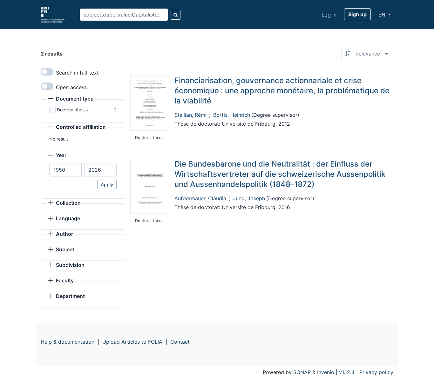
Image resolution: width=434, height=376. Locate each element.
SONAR (302, 372)
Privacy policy (376, 372)
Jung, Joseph (249, 198)
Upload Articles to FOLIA (132, 342)
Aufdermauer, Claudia (200, 198)
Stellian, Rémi (190, 115)
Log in (329, 14)
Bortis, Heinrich (231, 115)
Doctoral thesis (72, 109)
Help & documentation (67, 342)
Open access (71, 87)
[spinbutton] (65, 169)
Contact (180, 342)
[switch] (47, 72)
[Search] (175, 15)
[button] (71, 99)
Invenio (325, 372)
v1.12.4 (347, 372)
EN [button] (382, 14)
